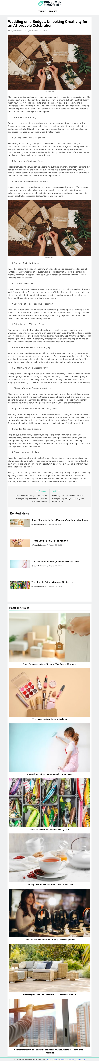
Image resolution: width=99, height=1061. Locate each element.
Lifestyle (41, 11)
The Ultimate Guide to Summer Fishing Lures (53, 582)
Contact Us (80, 1059)
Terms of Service (67, 1059)
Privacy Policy (53, 1059)
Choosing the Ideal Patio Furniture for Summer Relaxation (49, 995)
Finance (53, 11)
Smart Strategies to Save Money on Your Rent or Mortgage (60, 520)
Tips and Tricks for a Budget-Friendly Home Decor (55, 561)
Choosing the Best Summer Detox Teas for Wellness (49, 884)
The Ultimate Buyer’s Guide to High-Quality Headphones (49, 939)
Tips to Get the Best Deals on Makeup (50, 541)
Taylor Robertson (17, 30)
